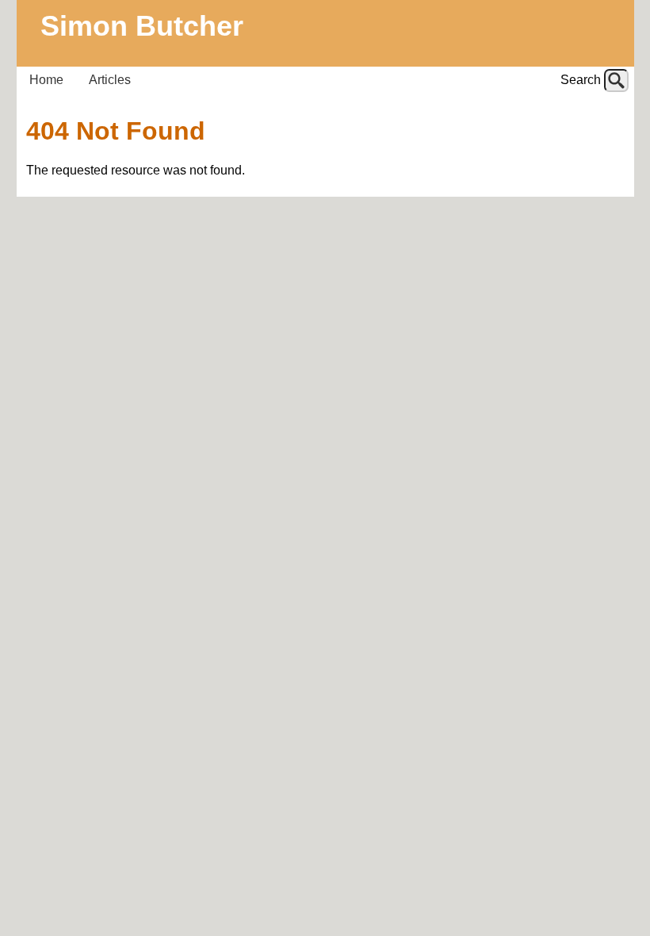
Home (46, 79)
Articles (110, 79)
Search (580, 79)
